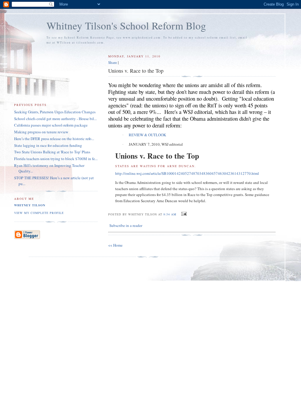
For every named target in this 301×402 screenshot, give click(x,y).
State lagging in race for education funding (48, 145)
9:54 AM (169, 214)
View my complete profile (39, 213)
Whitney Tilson (29, 205)
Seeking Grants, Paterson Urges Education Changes (55, 111)
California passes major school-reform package (51, 125)
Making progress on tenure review (41, 131)
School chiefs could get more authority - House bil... (55, 118)
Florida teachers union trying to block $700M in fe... (56, 158)
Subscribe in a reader (125, 225)
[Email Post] (183, 214)
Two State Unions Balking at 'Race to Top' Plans (52, 152)
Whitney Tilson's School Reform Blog (126, 25)
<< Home (115, 245)
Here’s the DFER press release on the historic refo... (54, 138)
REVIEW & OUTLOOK (147, 134)
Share (112, 62)
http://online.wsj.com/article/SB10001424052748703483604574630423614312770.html (187, 173)
